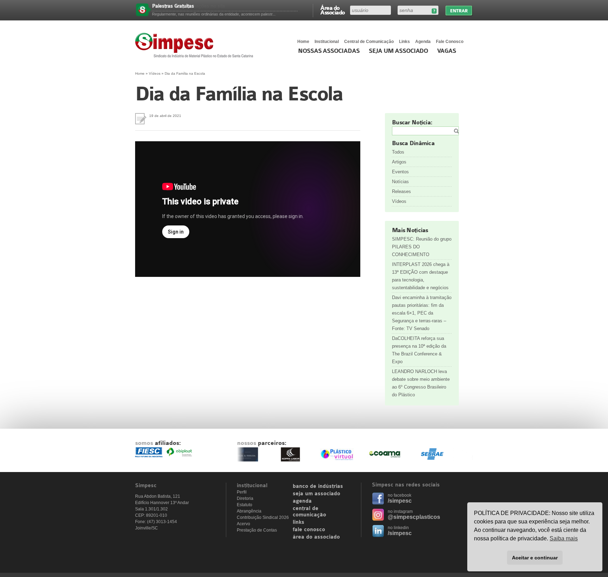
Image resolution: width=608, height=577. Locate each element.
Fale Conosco (449, 41)
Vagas (446, 51)
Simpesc (195, 45)
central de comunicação (309, 511)
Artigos (399, 162)
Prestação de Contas (257, 530)
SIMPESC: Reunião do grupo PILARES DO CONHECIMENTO (421, 246)
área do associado (316, 537)
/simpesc (400, 500)
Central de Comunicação (369, 41)
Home (303, 41)
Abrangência (249, 511)
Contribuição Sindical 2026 (263, 517)
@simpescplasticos (414, 517)
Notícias (400, 181)
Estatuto (244, 504)
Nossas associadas (329, 51)
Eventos (400, 171)
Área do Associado (332, 10)
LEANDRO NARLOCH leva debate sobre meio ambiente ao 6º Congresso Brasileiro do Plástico (421, 383)
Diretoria (245, 498)
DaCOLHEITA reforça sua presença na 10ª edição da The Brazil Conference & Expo (419, 350)
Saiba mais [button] (564, 538)
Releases (401, 191)
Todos (398, 152)
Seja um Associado (398, 51)
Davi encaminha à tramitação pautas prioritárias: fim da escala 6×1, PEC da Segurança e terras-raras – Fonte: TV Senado (421, 313)
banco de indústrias (318, 486)
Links (404, 41)
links (298, 522)
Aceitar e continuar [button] (535, 557)
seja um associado (316, 494)
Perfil (242, 492)
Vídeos (154, 73)
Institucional (327, 41)
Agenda (423, 41)
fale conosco (309, 530)
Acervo (243, 523)
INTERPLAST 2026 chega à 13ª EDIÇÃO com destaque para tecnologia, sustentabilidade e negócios (420, 276)
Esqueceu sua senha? (434, 11)
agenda (302, 501)
